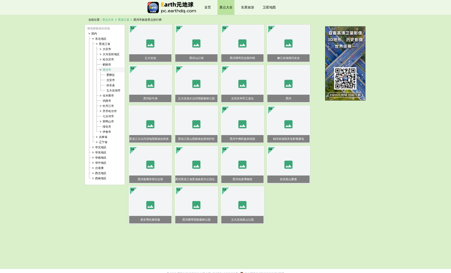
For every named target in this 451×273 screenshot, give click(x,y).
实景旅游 (247, 7)
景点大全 (226, 7)
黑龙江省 (123, 19)
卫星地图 (269, 7)
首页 (207, 7)
